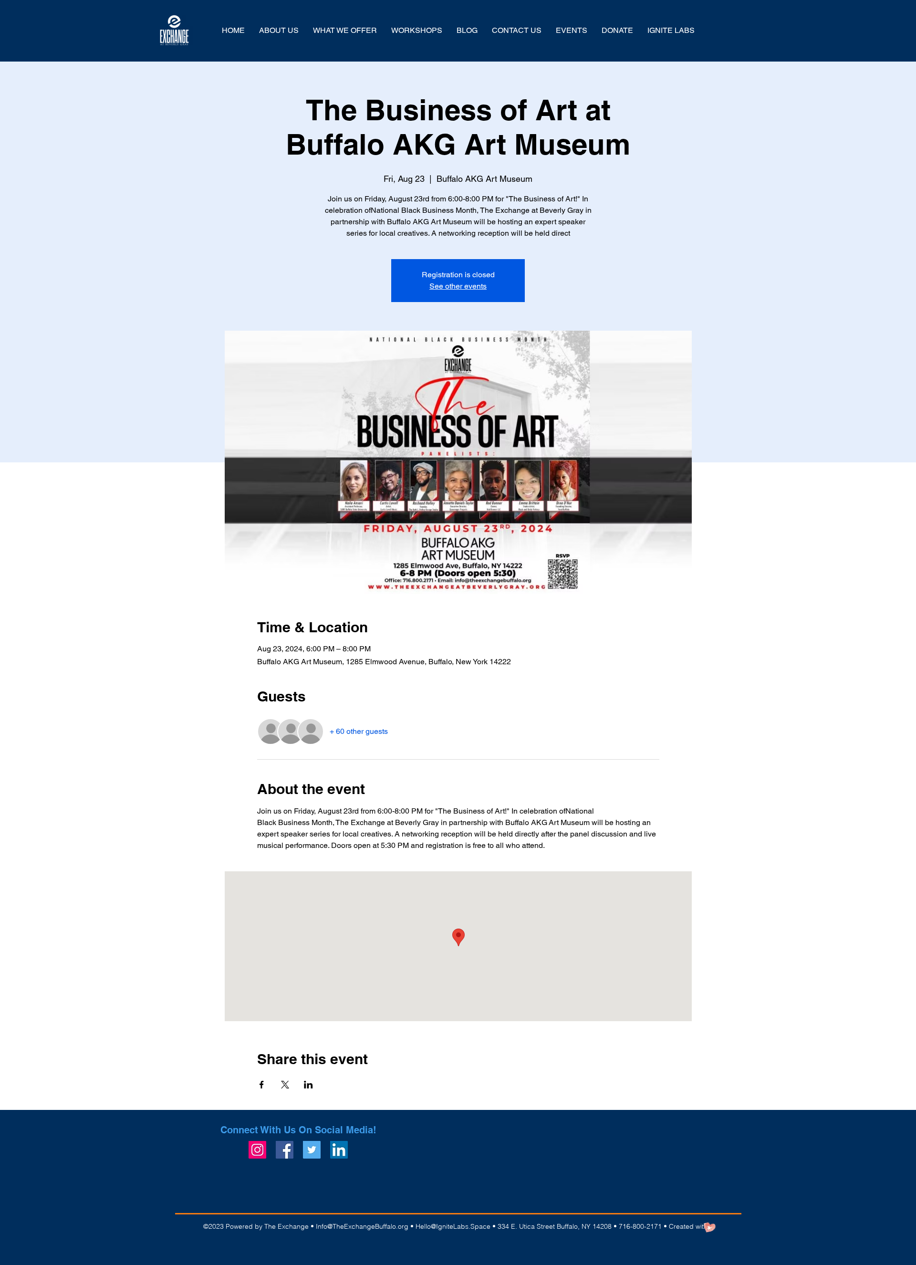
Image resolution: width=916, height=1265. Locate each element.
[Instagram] (257, 1150)
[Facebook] (284, 1150)
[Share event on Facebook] (261, 1084)
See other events (458, 286)
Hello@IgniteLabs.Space (453, 1226)
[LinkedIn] (339, 1150)
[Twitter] (312, 1150)
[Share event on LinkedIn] (308, 1084)
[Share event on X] (285, 1084)
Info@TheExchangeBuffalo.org (362, 1226)
